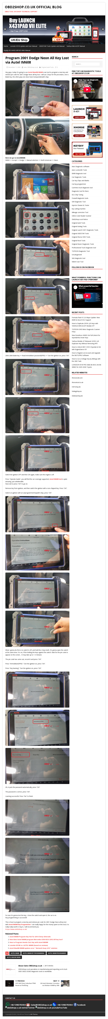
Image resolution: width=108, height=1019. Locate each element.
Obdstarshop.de (77, 396)
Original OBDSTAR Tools (80, 233)
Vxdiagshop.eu (77, 391)
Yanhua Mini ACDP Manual (76, 46)
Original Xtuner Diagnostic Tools (83, 244)
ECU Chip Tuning (77, 195)
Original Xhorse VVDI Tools (81, 237)
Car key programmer (79, 184)
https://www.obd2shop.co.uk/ (16, 929)
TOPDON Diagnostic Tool (81, 251)
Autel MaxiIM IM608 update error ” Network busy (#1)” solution (33, 948)
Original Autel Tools (47, 67)
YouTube (63, 1008)
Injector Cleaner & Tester (80, 205)
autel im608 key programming (33, 953)
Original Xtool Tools (78, 241)
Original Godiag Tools (79, 226)
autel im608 (15, 953)
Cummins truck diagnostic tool (82, 188)
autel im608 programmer (57, 953)
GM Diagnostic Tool (79, 202)
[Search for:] (87, 64)
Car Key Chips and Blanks (80, 181)
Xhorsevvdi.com (77, 378)
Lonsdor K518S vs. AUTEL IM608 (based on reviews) (29, 945)
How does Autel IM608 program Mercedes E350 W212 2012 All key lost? (36, 939)
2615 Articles (49, 966)
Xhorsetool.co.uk (77, 382)
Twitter (31, 1008)
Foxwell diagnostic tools (80, 198)
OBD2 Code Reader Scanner (81, 216)
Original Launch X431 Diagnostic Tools (85, 230)
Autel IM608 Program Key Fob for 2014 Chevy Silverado (30, 937)
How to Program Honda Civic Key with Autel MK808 (29, 942)
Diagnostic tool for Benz (80, 191)
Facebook (81, 1005)
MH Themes (34, 1014)
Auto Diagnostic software (80, 166)
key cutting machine (78, 209)
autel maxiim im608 (13, 957)
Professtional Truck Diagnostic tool (84, 248)
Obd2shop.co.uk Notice (80, 219)
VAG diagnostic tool (78, 258)
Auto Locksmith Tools (79, 170)
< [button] (5, 29)
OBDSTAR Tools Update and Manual (51, 46)
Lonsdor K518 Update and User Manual (23, 46)
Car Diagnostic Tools (79, 177)
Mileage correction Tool (80, 212)
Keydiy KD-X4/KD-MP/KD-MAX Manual (17, 50)
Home (6, 46)
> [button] (102, 29)
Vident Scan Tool (77, 262)
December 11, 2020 (14, 67)
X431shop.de (76, 387)
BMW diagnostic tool (79, 173)
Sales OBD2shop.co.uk (30, 67)
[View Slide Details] (54, 29)
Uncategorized (77, 255)
